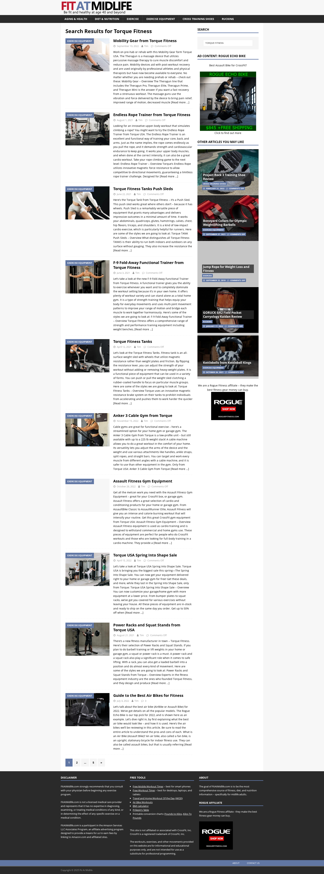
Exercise (133, 19)
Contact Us (253, 863)
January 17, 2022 (214, 326)
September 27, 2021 (216, 234)
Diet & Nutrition (107, 19)
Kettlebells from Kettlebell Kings (227, 363)
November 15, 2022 (127, 421)
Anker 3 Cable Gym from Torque (142, 415)
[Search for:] (228, 43)
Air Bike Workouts (143, 802)
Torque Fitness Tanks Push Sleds (143, 188)
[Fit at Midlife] (131, 13)
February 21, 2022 (215, 188)
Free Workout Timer (144, 790)
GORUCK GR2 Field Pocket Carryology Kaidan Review (222, 315)
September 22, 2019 (216, 280)
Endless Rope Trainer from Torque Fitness (151, 114)
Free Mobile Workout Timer (148, 786)
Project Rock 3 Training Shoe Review (224, 177)
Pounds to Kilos (173, 814)
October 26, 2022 (126, 486)
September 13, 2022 (128, 46)
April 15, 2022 (124, 560)
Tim (146, 46)
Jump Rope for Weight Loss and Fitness (226, 269)
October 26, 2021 (215, 372)
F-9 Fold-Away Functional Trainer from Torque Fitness (148, 265)
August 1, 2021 (125, 120)
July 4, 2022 (123, 700)
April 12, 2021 (124, 347)
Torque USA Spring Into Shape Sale (145, 555)
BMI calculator (141, 806)
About (235, 863)
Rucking (228, 19)
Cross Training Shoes (198, 19)
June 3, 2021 (123, 272)
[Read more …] (180, 102)
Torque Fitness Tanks (132, 341)
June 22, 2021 (124, 194)
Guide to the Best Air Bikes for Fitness (148, 695)
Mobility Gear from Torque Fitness (145, 40)
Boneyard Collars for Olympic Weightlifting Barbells (225, 223)
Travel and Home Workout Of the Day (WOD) (158, 798)
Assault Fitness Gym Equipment (142, 481)
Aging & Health (75, 19)
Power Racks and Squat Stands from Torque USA (146, 627)
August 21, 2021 (125, 635)
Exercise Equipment (160, 19)
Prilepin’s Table (141, 810)
